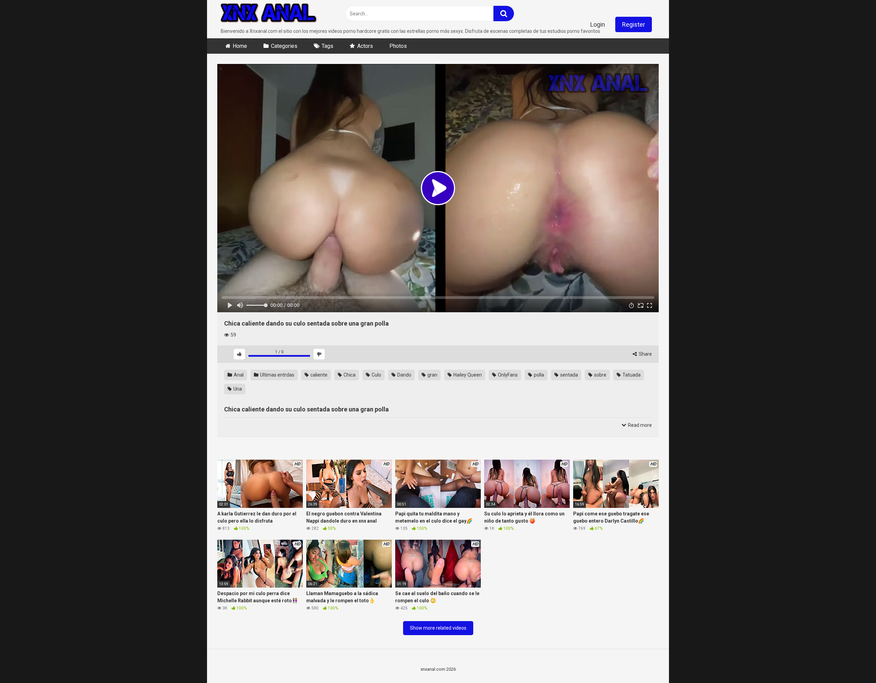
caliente (318, 375)
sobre (599, 375)
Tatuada (631, 375)
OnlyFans (507, 375)
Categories (284, 46)
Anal (238, 375)
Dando (403, 375)
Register (633, 24)
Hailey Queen (467, 375)
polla (538, 375)
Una (237, 389)
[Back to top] (853, 662)
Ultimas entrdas (276, 375)
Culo (376, 375)
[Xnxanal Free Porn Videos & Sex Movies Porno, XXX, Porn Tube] (268, 14)
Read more (639, 425)
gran (431, 375)
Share (645, 354)
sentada (568, 375)
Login (597, 24)
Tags (327, 46)
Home (240, 46)
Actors (365, 46)
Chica (349, 375)
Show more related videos (438, 628)
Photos (398, 46)
